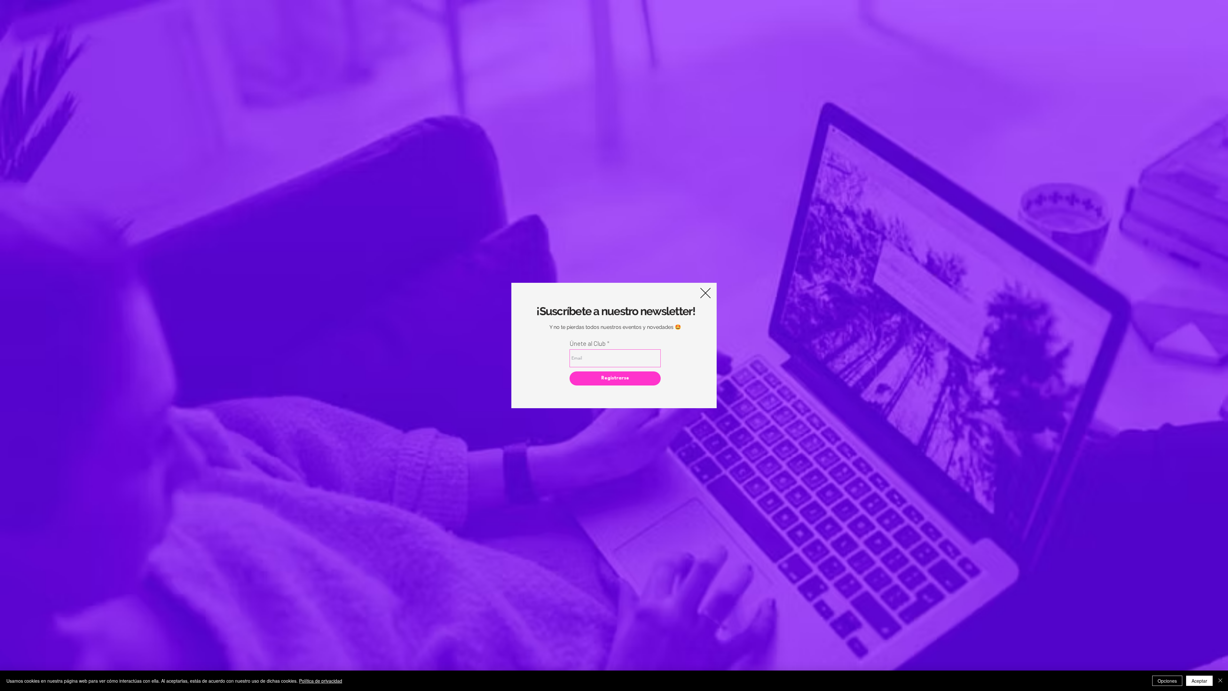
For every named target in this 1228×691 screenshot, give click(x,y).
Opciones (1167, 681)
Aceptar (1199, 681)
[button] (705, 293)
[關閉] (1220, 681)
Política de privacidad (320, 681)
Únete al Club (588, 343)
